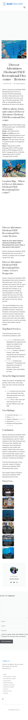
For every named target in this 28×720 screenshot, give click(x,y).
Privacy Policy (7, 691)
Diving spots (7, 680)
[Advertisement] (14, 25)
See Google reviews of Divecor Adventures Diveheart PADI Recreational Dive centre (12, 475)
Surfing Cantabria (8, 687)
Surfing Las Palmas (9, 685)
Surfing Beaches (8, 682)
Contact (5, 689)
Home (4, 674)
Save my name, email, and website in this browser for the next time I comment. (15, 635)
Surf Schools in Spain (9, 676)
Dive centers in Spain (9, 678)
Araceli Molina (20, 84)
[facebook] (2, 699)
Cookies (5, 693)
